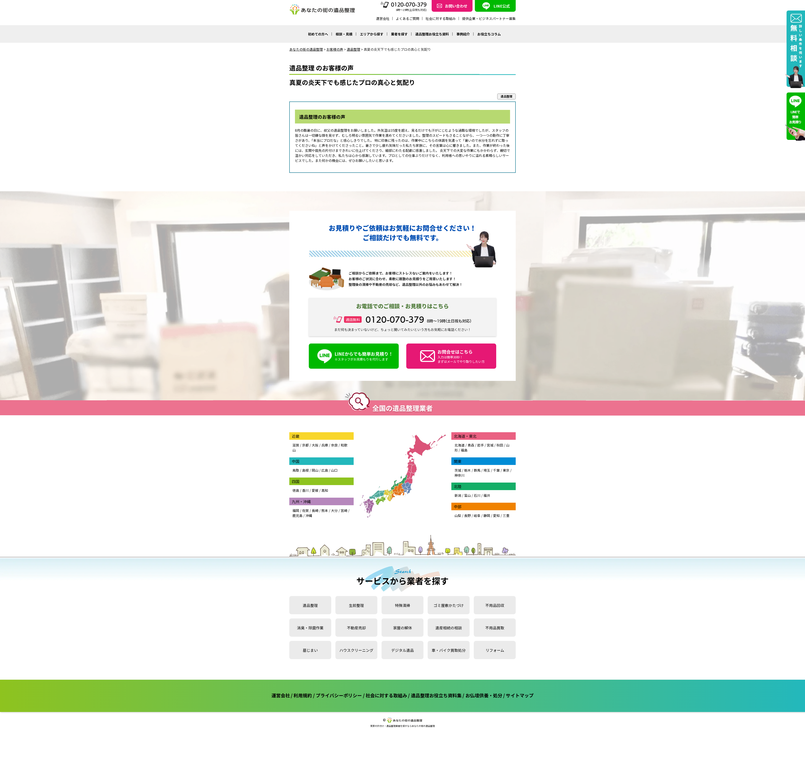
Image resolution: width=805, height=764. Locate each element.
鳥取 (295, 470)
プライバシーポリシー (339, 695)
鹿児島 (297, 515)
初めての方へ (318, 33)
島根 (305, 470)
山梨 (457, 515)
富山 (467, 495)
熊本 (324, 510)
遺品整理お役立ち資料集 (436, 695)
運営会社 (383, 18)
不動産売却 (356, 627)
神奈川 (459, 475)
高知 (324, 490)
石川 (477, 495)
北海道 (459, 445)
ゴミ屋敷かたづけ (449, 605)
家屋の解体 (402, 627)
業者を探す (399, 33)
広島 (324, 470)
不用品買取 (494, 627)
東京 (506, 470)
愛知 (496, 515)
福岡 (295, 510)
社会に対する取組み (441, 18)
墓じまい (310, 650)
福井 (486, 495)
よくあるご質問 (407, 18)
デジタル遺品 (402, 650)
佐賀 (305, 510)
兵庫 (324, 445)
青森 (470, 445)
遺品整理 (310, 605)
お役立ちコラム (489, 33)
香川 (305, 490)
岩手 (480, 445)
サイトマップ (520, 695)
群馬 (477, 470)
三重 (506, 515)
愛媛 (315, 490)
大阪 (315, 445)
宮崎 (344, 510)
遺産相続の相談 (448, 627)
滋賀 (295, 445)
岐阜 (477, 515)
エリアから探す (371, 33)
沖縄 (308, 515)
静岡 (486, 515)
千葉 (496, 470)
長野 (467, 515)
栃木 (467, 470)
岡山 (315, 470)
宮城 (490, 445)
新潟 (457, 495)
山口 (334, 470)
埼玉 (486, 470)
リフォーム (495, 650)
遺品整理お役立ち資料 (432, 33)
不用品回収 (494, 605)
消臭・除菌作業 (310, 627)
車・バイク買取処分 (449, 650)
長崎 (315, 510)
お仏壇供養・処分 (483, 695)
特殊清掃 (402, 605)
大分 (334, 510)
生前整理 (356, 605)
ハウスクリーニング (356, 650)
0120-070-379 (409, 4)
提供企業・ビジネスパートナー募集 (489, 18)
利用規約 (302, 695)
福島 (464, 450)
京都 (305, 445)
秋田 (499, 445)
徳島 (295, 490)
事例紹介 (463, 33)
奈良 (334, 445)
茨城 (457, 470)
